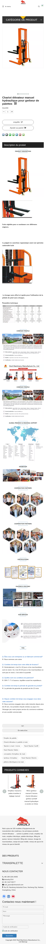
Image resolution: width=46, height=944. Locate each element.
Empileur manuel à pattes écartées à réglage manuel (14, 793)
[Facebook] (4, 896)
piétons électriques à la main (14, 762)
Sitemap (24, 942)
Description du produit (15, 145)
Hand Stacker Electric (29, 758)
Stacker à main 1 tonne (12, 746)
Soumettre (9, 936)
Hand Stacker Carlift (31, 746)
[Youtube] (13, 896)
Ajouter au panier (17, 128)
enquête (16, 122)
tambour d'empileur (10, 758)
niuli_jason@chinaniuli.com (13, 885)
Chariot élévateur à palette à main (16, 742)
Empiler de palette (10, 738)
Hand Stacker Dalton (11, 750)
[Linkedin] (8, 896)
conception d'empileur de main (14, 754)
